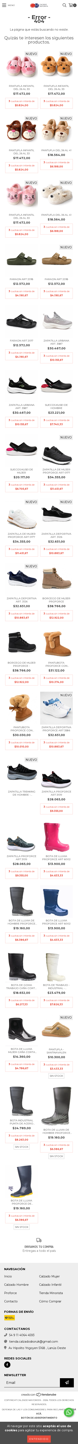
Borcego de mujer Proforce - (22, 664)
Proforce (10, 1293)
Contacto (11, 1301)
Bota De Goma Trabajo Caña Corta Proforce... (21, 986)
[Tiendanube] (39, 1396)
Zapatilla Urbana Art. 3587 (56, 342)
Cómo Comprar (50, 1301)
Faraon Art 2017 (21, 340)
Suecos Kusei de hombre (56, 406)
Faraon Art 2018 (21, 279)
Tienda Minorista (51, 1293)
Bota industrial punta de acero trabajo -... (21, 1122)
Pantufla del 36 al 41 (56, 150)
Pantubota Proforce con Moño (21, 729)
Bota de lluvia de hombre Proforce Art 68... (21, 922)
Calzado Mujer (49, 1276)
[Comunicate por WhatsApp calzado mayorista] (69, 1412)
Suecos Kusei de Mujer (21, 471)
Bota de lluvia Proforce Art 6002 (56, 858)
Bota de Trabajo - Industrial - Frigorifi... (56, 986)
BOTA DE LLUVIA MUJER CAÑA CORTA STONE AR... (21, 1050)
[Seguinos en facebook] (7, 1365)
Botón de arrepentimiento (39, 1418)
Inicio (8, 1276)
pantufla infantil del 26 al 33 (21, 87)
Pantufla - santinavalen (56, 1051)
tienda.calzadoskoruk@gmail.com (33, 1341)
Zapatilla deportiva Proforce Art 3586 (56, 729)
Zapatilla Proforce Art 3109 (56, 793)
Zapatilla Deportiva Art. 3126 (56, 535)
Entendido (39, 1438)
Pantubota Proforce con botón (56, 664)
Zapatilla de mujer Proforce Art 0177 (56, 471)
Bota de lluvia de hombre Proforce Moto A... (56, 1131)
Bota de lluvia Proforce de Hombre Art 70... (21, 1202)
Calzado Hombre (16, 1285)
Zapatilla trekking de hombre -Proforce (21, 793)
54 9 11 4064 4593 (22, 1335)
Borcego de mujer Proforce (56, 600)
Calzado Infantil (50, 1285)
